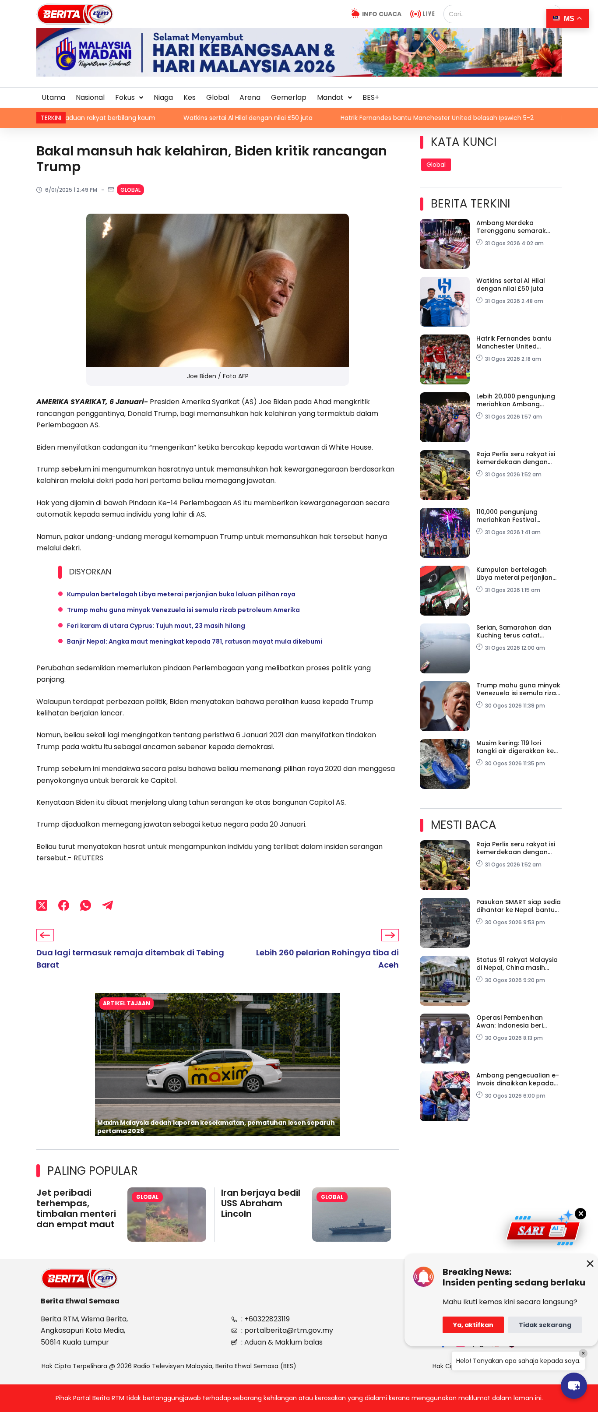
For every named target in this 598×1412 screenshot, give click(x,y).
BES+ (370, 97)
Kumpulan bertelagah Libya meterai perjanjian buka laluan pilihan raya (181, 594)
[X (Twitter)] (41, 905)
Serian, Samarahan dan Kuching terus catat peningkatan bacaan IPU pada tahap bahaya (516, 631)
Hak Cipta (447, 1366)
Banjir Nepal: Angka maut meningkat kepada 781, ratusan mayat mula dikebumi (194, 641)
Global (217, 97)
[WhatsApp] (85, 905)
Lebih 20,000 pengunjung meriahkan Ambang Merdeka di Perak (515, 400)
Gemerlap (288, 97)
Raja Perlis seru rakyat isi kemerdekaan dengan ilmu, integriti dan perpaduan (515, 458)
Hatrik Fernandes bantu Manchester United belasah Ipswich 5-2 (356, 117)
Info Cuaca (381, 14)
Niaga (163, 97)
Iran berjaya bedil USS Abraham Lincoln (260, 1203)
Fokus (125, 97)
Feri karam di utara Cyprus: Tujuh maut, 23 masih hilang (156, 625)
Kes (189, 97)
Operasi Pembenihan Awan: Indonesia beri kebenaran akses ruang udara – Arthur (514, 1021)
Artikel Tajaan (126, 1003)
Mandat (330, 97)
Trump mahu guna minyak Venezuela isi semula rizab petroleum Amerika (183, 610)
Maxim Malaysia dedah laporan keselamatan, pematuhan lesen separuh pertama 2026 (216, 1126)
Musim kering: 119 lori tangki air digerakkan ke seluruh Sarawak (515, 747)
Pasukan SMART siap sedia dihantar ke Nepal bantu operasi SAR (518, 906)
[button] (129, 98)
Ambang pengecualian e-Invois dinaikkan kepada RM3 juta (517, 1079)
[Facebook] (63, 905)
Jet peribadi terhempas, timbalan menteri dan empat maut (76, 1208)
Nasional (90, 97)
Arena (249, 97)
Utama (53, 97)
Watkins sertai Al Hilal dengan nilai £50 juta (167, 117)
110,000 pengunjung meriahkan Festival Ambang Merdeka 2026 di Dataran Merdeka (517, 516)
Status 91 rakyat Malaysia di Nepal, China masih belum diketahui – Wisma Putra (517, 964)
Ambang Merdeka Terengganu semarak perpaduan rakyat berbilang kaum (511, 227)
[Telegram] (107, 905)
